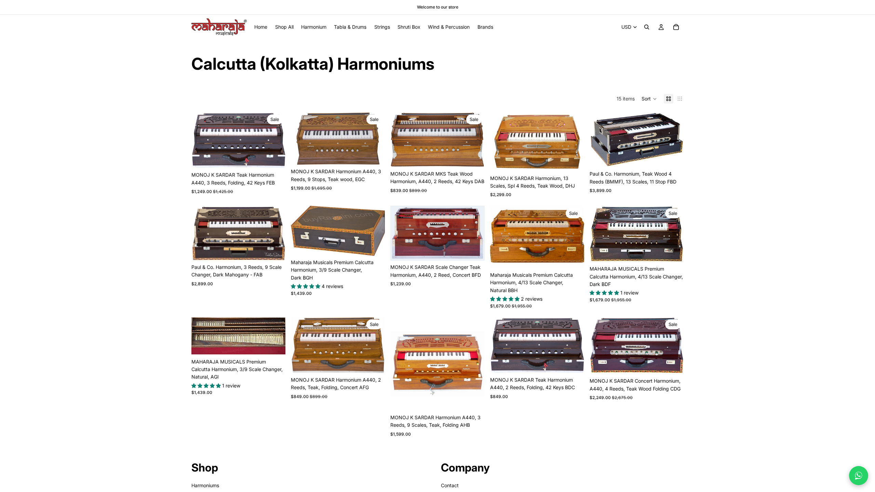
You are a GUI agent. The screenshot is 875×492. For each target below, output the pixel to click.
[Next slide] (275, 140)
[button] (649, 98)
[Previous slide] (201, 140)
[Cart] (676, 27)
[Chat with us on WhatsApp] (858, 475)
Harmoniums (205, 485)
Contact (450, 485)
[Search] (646, 27)
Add (280, 158)
